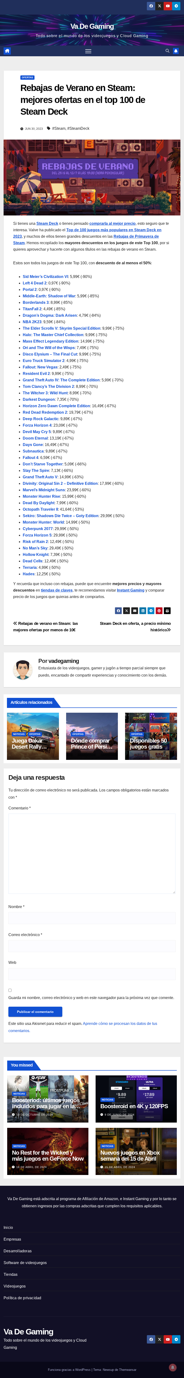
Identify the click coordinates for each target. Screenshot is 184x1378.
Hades (28, 574)
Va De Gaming (92, 26)
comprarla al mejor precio (112, 223)
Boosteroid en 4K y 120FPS (134, 1106)
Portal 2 (30, 290)
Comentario (19, 808)
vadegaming (63, 661)
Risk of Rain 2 (35, 542)
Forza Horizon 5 (37, 535)
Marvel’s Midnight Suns (44, 490)
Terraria (30, 567)
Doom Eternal (35, 438)
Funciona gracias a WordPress (70, 1370)
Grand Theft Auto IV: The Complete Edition (61, 380)
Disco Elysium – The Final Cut (50, 354)
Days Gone (33, 445)
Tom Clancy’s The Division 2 (48, 386)
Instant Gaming (130, 590)
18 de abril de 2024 (31, 1167)
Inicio (8, 1228)
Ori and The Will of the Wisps (49, 348)
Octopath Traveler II (40, 509)
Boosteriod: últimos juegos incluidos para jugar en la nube (46, 1106)
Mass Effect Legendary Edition (50, 341)
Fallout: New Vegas (40, 367)
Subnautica (33, 451)
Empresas (12, 1239)
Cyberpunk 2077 (38, 529)
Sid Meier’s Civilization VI (45, 277)
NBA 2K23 (32, 322)
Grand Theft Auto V (40, 477)
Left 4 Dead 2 (34, 283)
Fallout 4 (30, 458)
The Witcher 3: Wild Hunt (45, 393)
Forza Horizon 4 (37, 425)
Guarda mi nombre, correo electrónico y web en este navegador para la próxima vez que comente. (91, 998)
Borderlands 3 (36, 302)
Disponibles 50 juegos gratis (148, 743)
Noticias (19, 734)
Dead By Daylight (38, 503)
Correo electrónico (25, 935)
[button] (167, 51)
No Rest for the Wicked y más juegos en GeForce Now (48, 1155)
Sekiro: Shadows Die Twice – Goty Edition (60, 516)
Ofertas (27, 77)
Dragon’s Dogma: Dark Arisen (50, 315)
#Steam (58, 128)
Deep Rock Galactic (40, 419)
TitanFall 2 (32, 309)
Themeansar (127, 1370)
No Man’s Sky (35, 548)
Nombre (16, 907)
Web (12, 962)
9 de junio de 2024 (119, 1114)
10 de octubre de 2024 (34, 1114)
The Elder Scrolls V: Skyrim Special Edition (61, 328)
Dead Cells (32, 561)
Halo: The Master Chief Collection (53, 335)
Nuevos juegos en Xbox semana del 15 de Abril (130, 1155)
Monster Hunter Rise (41, 496)
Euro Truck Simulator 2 (43, 361)
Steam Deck (47, 223)
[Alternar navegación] (88, 51)
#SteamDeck (78, 128)
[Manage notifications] (173, 1367)
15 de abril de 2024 (120, 1167)
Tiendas (10, 1274)
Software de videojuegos (25, 1263)
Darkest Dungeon (39, 399)
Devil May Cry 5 (37, 432)
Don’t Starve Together (43, 464)
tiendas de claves (57, 590)
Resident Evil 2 (36, 374)
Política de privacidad (22, 1298)
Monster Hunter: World (43, 522)
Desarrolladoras (18, 1251)
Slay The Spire (36, 471)
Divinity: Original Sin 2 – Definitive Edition (60, 483)
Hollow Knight (35, 555)
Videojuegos (15, 1286)
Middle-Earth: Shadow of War (49, 296)
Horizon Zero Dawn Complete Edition (56, 406)
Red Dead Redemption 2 (45, 412)
